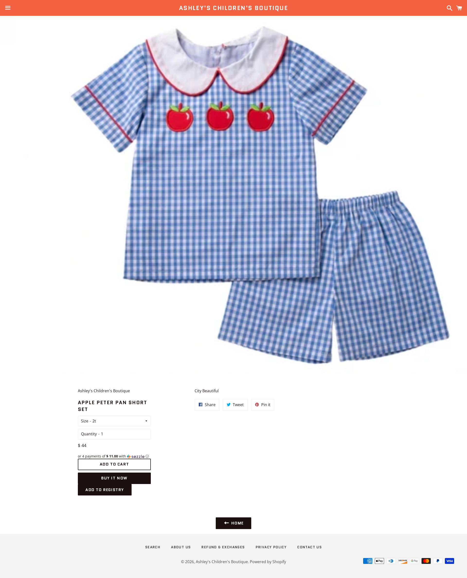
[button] (114, 456)
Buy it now (114, 478)
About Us (181, 547)
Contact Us (309, 547)
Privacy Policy (271, 547)
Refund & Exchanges (223, 547)
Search (152, 547)
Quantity (89, 434)
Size (84, 421)
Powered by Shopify (268, 561)
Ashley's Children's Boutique (233, 8)
